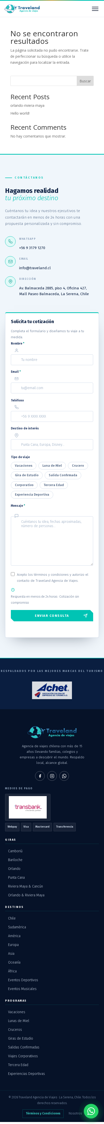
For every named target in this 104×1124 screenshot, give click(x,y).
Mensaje (18, 505)
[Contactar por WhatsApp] (91, 1111)
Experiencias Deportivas (26, 1074)
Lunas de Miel (18, 1021)
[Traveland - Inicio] (22, 9)
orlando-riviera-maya (27, 105)
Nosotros (75, 1113)
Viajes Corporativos (23, 1056)
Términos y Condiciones (43, 1113)
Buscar (85, 81)
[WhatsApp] (64, 776)
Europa (13, 945)
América (14, 936)
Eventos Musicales (22, 989)
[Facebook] (40, 776)
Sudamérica (17, 927)
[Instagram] (52, 776)
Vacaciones (16, 1012)
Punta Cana (16, 877)
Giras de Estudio (20, 1038)
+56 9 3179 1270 (32, 248)
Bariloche (15, 860)
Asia (11, 953)
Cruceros (15, 1030)
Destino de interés (25, 428)
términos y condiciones (51, 574)
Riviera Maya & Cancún (25, 886)
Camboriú (15, 851)
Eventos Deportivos (23, 980)
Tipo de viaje (20, 457)
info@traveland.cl (35, 268)
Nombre (17, 343)
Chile (12, 918)
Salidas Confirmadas (23, 1047)
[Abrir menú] (95, 8)
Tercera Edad (18, 1065)
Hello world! (20, 113)
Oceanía (14, 962)
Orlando (14, 869)
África (12, 971)
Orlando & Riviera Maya (26, 895)
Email (16, 371)
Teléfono (17, 400)
